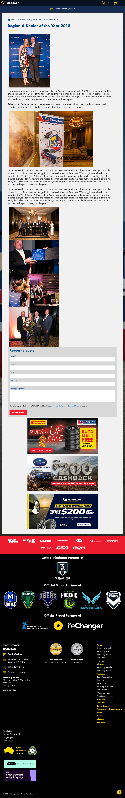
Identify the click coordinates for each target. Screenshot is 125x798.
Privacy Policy (58, 406)
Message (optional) (18, 388)
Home (12, 19)
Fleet (99, 712)
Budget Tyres (8, 737)
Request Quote (18, 412)
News (100, 715)
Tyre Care (101, 657)
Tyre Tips (100, 661)
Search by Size (103, 651)
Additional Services (105, 696)
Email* (12, 372)
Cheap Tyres (8, 740)
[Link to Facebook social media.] (119, 792)
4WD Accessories (104, 677)
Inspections (101, 683)
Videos (100, 719)
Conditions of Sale (32, 794)
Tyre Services (102, 689)
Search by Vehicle (104, 648)
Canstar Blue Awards (11, 734)
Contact (100, 702)
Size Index (7, 731)
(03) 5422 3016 (16, 667)
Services (101, 673)
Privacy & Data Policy (17, 794)
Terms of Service (74, 406)
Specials (101, 699)
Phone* (13, 364)
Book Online (103, 706)
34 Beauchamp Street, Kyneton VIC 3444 (18, 661)
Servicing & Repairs (105, 686)
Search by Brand (104, 654)
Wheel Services (103, 693)
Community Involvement (109, 709)
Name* (13, 356)
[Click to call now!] (103, 3)
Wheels (100, 664)
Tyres (99, 645)
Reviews (101, 722)
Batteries (100, 680)
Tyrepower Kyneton (64, 8)
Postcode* (14, 380)
